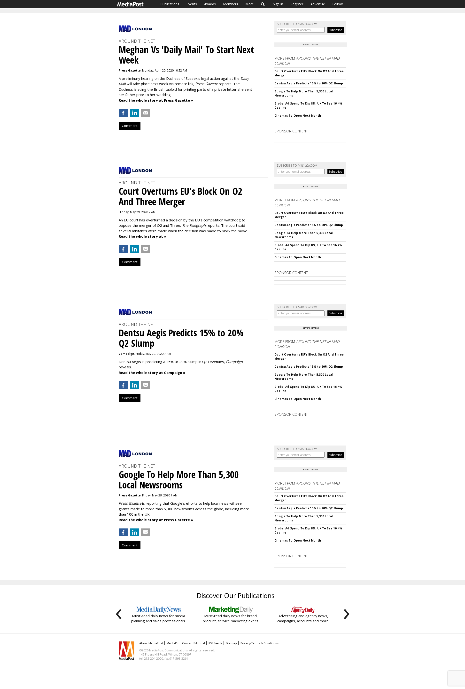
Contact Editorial (193, 643)
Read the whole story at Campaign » (152, 372)
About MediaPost (151, 643)
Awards (210, 4)
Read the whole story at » (142, 236)
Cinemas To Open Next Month (297, 115)
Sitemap (231, 643)
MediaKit (172, 643)
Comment (129, 125)
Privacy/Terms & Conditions (259, 643)
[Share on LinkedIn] (134, 113)
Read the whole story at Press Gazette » (156, 100)
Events (191, 4)
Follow (337, 4)
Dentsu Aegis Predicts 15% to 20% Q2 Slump (308, 83)
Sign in (278, 4)
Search (262, 4)
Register (296, 4)
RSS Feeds (215, 643)
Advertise (317, 4)
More (249, 4)
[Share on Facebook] (123, 113)
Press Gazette (130, 70)
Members (230, 4)
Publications (169, 4)
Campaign (126, 354)
